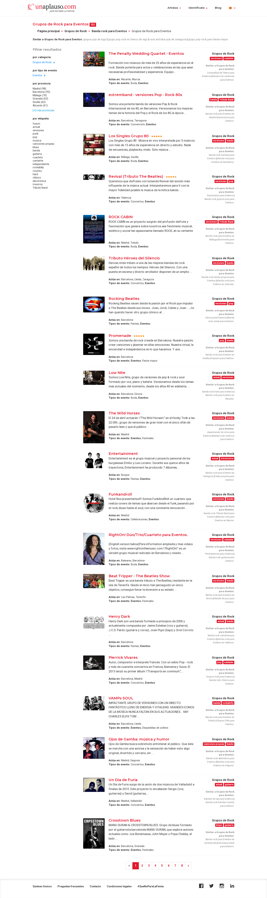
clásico (37, 177)
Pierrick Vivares (124, 657)
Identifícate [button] (197, 7)
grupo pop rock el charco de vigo (127, 39)
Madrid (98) (39, 88)
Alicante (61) (40, 105)
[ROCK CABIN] (94, 229)
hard (35, 174)
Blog (218, 7)
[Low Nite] (94, 378)
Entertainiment (123, 453)
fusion (36, 123)
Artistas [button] (172, 7)
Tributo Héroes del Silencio (134, 258)
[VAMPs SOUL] (94, 703)
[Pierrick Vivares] (94, 662)
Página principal (48, 31)
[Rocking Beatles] (94, 304)
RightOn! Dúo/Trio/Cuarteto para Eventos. (148, 535)
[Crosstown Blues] (94, 833)
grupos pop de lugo (94, 39)
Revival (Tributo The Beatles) (136, 176)
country (37, 171)
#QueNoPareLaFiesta (150, 886)
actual (36, 127)
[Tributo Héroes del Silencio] (94, 263)
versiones (38, 130)
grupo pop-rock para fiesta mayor (208, 39)
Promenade (120, 335)
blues (36, 147)
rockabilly (38, 167)
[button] (232, 8)
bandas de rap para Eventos (218, 798)
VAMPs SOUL (121, 698)
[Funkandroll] (94, 503)
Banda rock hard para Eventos (217, 391)
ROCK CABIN (121, 217)
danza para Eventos (215, 317)
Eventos (37, 75)
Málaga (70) (40, 95)
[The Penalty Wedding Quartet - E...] (94, 59)
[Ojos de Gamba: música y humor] (94, 748)
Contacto (95, 886)
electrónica (39, 181)
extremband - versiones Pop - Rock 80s (145, 95)
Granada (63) (40, 98)
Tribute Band (40, 187)
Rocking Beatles (124, 298)
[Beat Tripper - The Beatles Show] (94, 581)
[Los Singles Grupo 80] (94, 144)
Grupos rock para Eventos (219, 676)
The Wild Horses (124, 413)
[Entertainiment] (94, 460)
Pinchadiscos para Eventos (219, 553)
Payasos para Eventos (222, 358)
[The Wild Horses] (94, 427)
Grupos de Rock (75, 31)
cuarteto (38, 157)
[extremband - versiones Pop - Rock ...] (94, 100)
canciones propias (43, 143)
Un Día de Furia (123, 780)
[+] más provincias (43, 110)
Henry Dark (119, 616)
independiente (41, 164)
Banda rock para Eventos (109, 31)
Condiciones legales (119, 886)
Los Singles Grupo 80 (129, 136)
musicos (38, 184)
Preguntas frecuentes (71, 886)
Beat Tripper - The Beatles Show (139, 576)
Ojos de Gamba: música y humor (139, 739)
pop (35, 137)
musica (37, 140)
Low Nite (117, 372)
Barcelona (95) (41, 92)
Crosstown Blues (125, 820)
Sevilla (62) (39, 102)
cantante (38, 160)
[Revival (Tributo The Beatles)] (94, 177)
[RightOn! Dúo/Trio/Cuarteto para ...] (94, 549)
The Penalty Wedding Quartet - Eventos (146, 53)
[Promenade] (94, 344)
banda (36, 150)
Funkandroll (121, 494)
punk (35, 133)
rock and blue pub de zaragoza (167, 39)
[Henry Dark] (94, 622)
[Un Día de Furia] (94, 785)
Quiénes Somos (42, 886)
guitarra (37, 154)
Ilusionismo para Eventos (220, 195)
